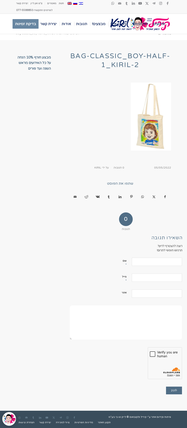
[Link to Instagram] (160, 3)
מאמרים (51, 3)
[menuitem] (61, 3)
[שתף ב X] (153, 197)
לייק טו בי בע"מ (117, 416)
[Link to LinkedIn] (133, 3)
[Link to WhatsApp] (112, 3)
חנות (61, 3)
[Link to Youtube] (140, 3)
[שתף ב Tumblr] (109, 197)
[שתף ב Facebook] (165, 197)
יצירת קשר (22, 3)
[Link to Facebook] (167, 3)
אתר (126, 292)
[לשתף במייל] (75, 197)
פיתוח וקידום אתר (161, 416)
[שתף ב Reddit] (86, 197)
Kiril (97, 167)
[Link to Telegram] (154, 3)
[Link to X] (147, 3)
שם (126, 263)
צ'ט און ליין (36, 3)
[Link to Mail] (119, 3)
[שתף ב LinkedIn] (120, 197)
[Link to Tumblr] (126, 3)
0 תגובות (119, 167)
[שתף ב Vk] (97, 197)
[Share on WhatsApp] (142, 197)
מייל (126, 278)
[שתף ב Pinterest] (131, 197)
